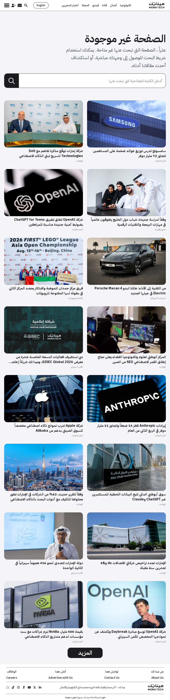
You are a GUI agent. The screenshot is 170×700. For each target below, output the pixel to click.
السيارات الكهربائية (158, 298)
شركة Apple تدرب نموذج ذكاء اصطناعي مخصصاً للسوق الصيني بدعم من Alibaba (49, 428)
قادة (104, 5)
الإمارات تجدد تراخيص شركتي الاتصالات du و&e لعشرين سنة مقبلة (133, 566)
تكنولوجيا (125, 5)
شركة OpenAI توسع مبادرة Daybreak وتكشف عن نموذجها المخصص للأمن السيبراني (130, 634)
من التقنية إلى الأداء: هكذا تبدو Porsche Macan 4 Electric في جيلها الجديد (130, 291)
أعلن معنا (60, 672)
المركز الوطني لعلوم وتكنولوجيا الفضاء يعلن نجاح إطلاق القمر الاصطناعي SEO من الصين (132, 359)
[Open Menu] (6, 5)
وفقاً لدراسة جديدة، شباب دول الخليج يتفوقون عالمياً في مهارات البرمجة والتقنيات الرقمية (128, 222)
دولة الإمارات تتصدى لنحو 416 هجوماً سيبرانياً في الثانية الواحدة (49, 566)
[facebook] (23, 687)
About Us (157, 678)
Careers (11, 678)
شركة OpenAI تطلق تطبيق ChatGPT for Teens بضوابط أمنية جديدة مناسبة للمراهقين (48, 222)
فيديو (95, 5)
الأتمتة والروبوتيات (75, 298)
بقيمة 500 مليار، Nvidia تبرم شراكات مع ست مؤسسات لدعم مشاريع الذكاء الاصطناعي (51, 634)
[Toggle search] (26, 5)
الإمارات (79, 160)
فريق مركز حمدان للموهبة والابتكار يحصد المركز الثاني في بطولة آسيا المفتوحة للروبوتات (46, 291)
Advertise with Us (61, 678)
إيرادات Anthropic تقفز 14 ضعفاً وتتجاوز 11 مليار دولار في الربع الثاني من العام (131, 428)
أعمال (113, 5)
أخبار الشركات (160, 160)
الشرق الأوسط (160, 229)
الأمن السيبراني (77, 366)
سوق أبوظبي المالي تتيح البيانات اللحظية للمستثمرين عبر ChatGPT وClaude (129, 497)
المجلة (85, 5)
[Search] (11, 81)
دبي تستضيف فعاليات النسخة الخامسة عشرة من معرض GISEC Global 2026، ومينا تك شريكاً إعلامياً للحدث (46, 359)
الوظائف (11, 672)
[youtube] (29, 687)
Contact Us (111, 678)
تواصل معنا (111, 672)
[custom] (40, 687)
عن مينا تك (157, 672)
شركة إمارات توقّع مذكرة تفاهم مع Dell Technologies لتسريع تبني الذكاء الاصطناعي (51, 153)
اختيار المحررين (70, 5)
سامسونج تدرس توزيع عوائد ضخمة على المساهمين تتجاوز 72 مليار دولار (129, 153)
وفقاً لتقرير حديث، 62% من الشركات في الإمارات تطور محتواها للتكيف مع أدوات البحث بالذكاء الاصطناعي (46, 497)
